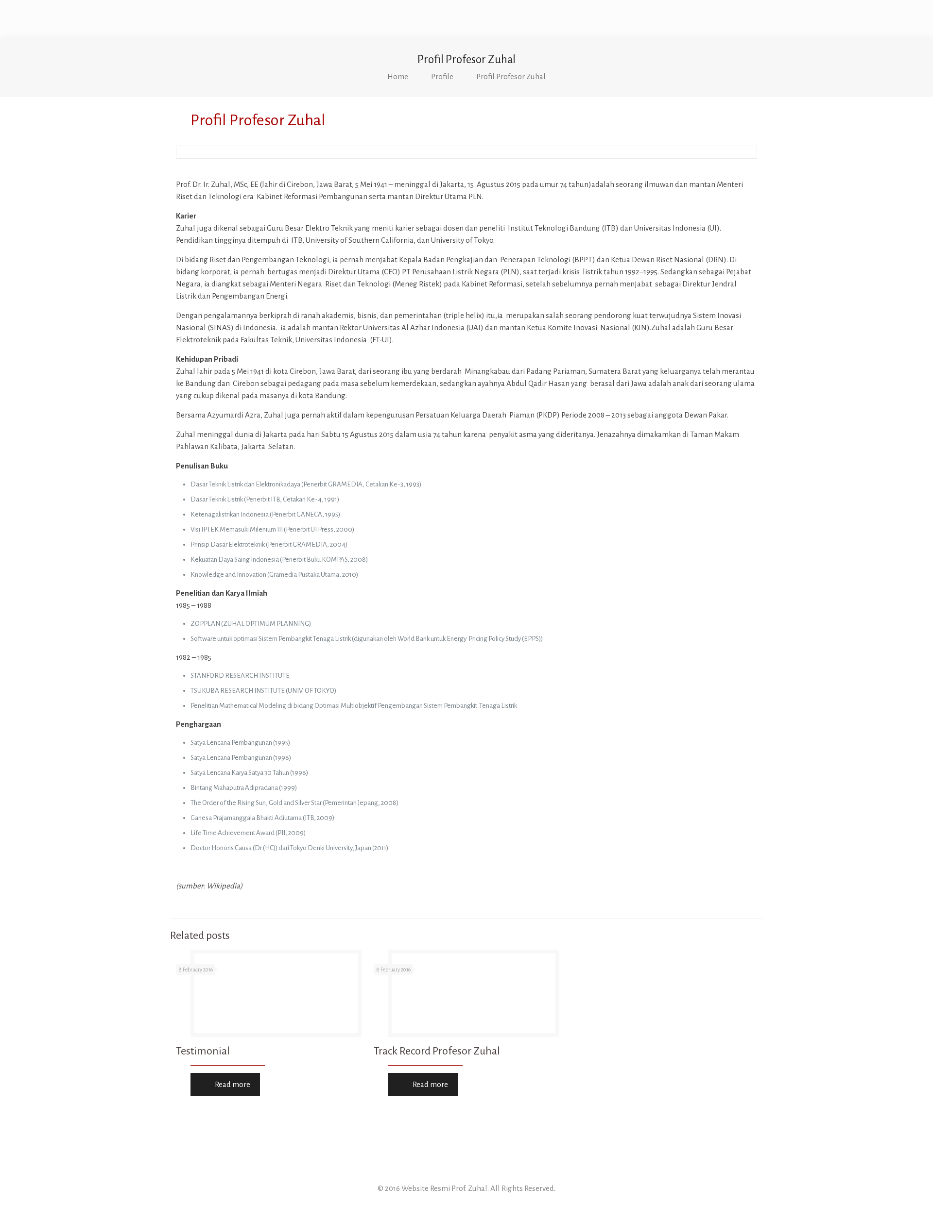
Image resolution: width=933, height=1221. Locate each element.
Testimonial (203, 1051)
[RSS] (466, 1205)
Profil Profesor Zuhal (511, 76)
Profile (442, 76)
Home (397, 76)
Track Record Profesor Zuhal (437, 1051)
